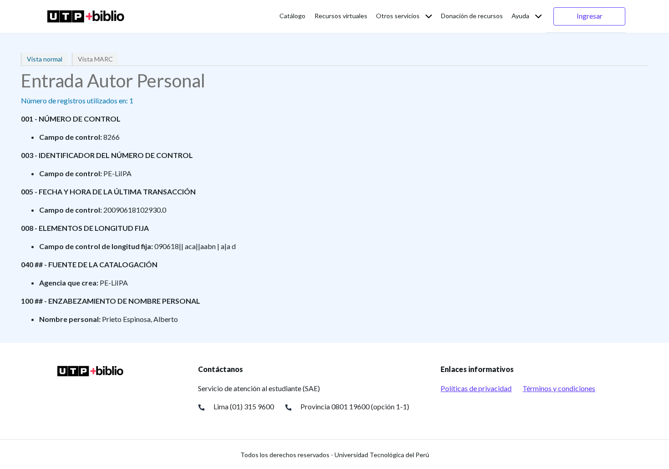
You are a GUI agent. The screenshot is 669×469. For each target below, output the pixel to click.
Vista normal (44, 59)
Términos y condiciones (558, 388)
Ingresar (590, 15)
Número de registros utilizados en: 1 (77, 100)
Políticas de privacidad (476, 388)
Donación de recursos (472, 16)
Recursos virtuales (340, 16)
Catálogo (292, 16)
